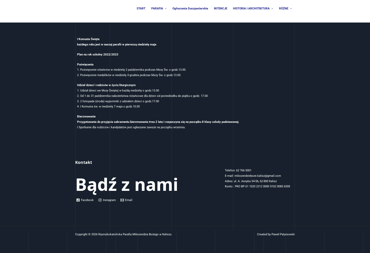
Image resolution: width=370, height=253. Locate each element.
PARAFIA (157, 8)
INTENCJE (220, 8)
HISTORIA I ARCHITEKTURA (251, 8)
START (141, 8)
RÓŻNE (283, 8)
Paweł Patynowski (283, 234)
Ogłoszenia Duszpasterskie (190, 8)
